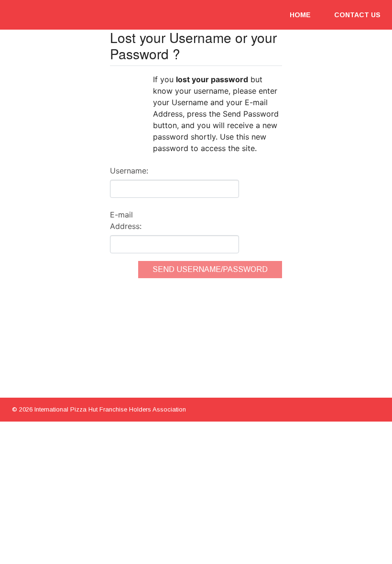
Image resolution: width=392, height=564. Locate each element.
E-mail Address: (126, 220)
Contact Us (357, 15)
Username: (129, 170)
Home (300, 15)
